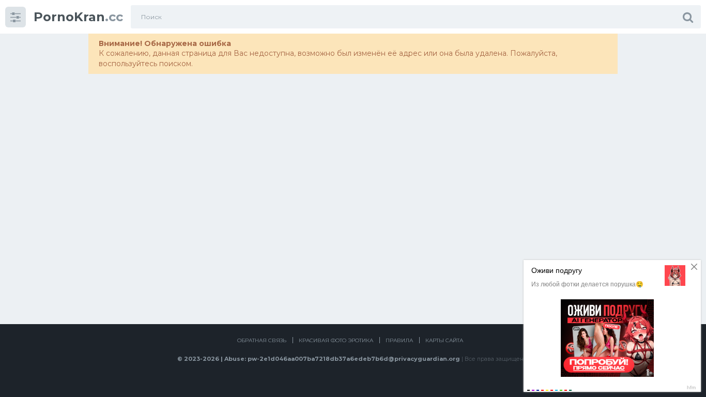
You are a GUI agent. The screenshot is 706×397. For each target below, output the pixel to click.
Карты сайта (444, 340)
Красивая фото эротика (336, 340)
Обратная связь (261, 340)
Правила (399, 340)
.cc (78, 17)
